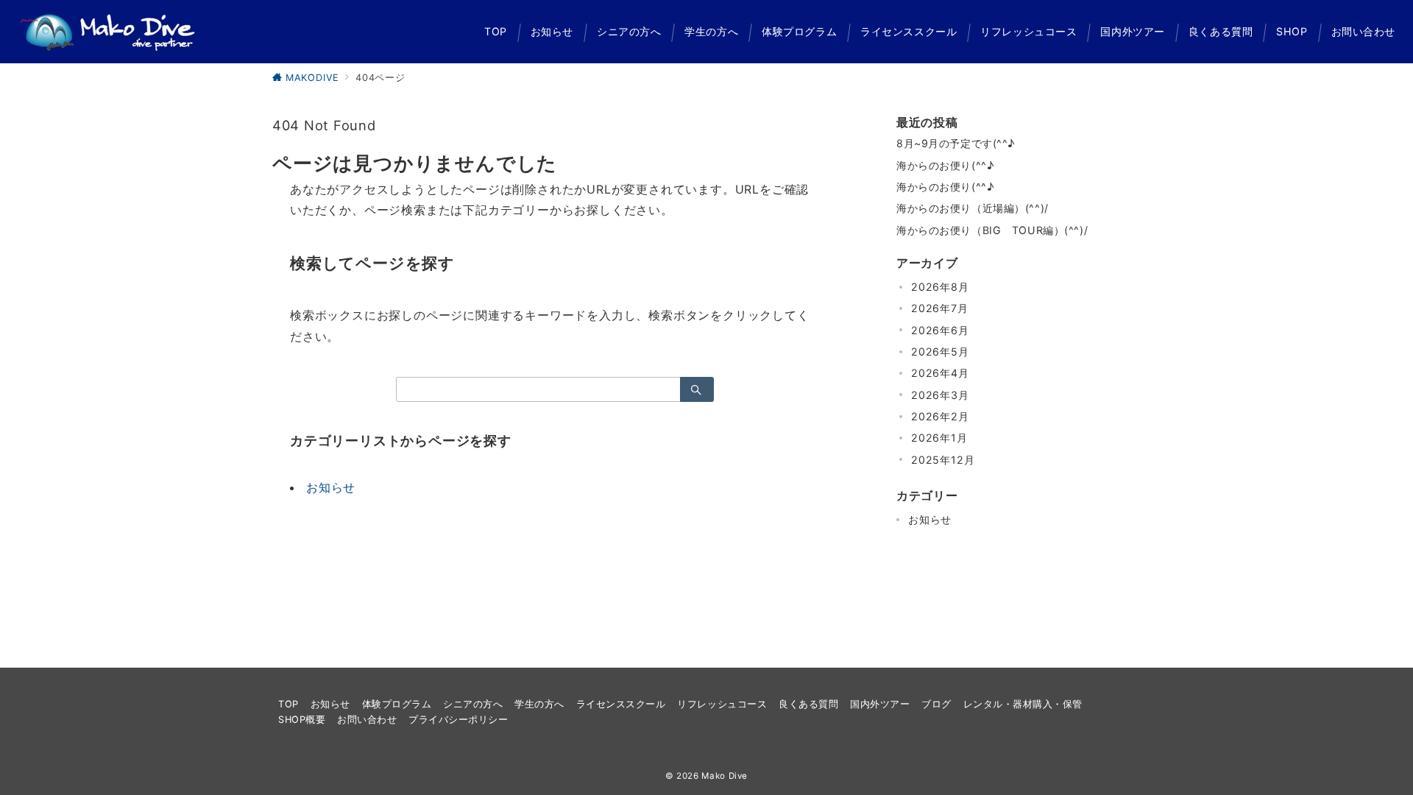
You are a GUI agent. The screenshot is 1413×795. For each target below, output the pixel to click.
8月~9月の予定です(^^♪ (955, 143)
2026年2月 (940, 416)
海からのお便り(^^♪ (945, 165)
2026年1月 (939, 437)
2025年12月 (942, 459)
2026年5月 (940, 351)
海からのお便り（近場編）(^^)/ (972, 208)
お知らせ (330, 487)
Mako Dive (724, 776)
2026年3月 (940, 395)
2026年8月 (940, 286)
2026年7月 (939, 308)
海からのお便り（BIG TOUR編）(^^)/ (992, 230)
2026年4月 (940, 373)
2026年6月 (940, 330)
